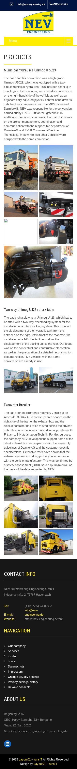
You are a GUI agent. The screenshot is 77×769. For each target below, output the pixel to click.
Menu (13, 40)
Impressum (15, 671)
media (12, 656)
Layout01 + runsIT (31, 759)
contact (12, 661)
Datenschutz (16, 666)
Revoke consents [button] (19, 687)
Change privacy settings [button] (23, 676)
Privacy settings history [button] (23, 682)
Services (13, 651)
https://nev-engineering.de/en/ (44, 619)
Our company (17, 645)
